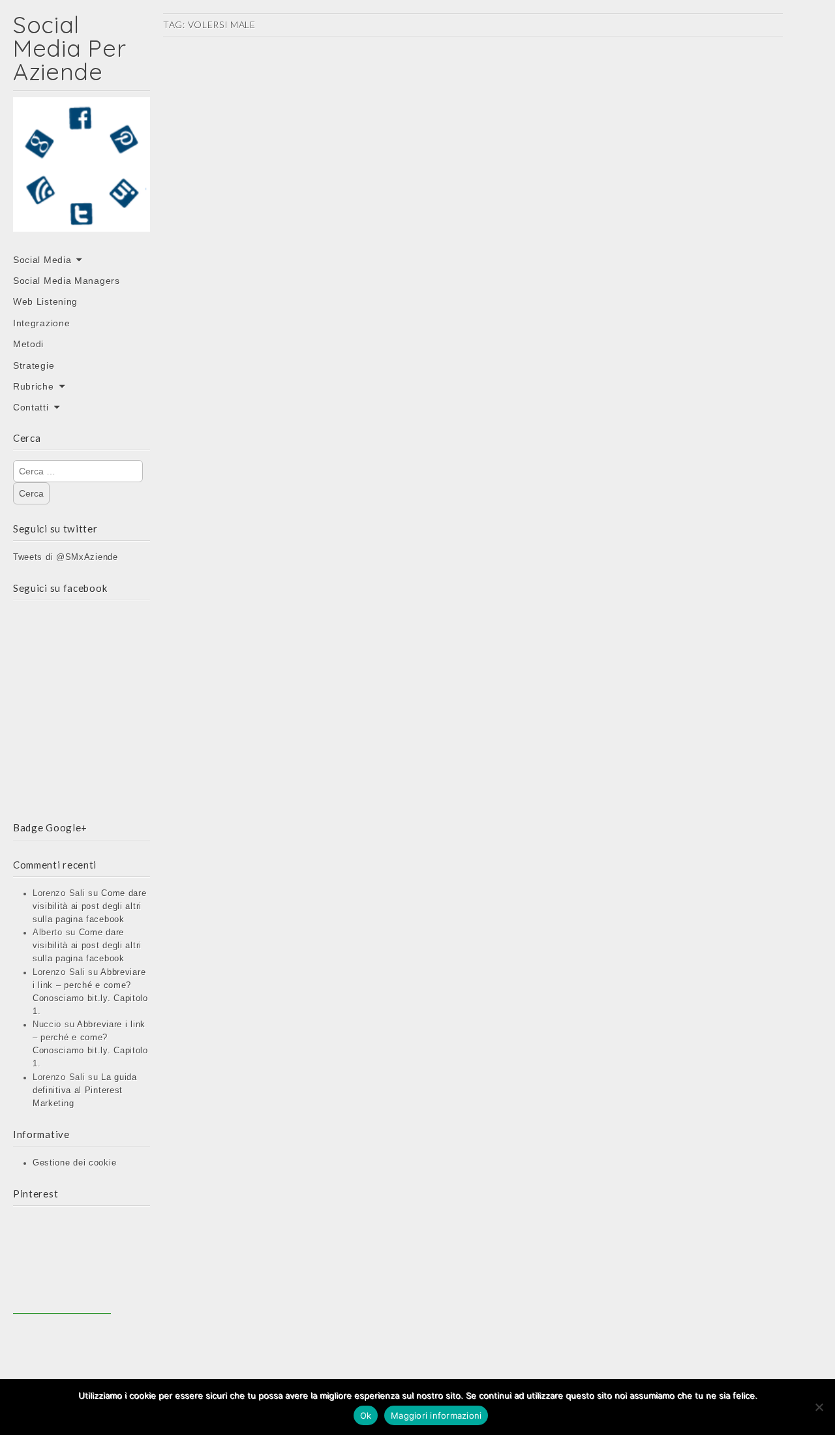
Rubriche (33, 386)
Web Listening (45, 301)
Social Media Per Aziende (69, 48)
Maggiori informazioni (436, 1415)
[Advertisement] (62, 1265)
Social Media (42, 260)
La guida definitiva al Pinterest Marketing (85, 1090)
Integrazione (41, 323)
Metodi (28, 344)
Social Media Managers (66, 280)
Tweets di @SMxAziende (65, 557)
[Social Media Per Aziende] (81, 173)
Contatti (31, 407)
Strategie (33, 365)
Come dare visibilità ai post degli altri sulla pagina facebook (90, 906)
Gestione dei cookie (74, 1162)
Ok (366, 1415)
